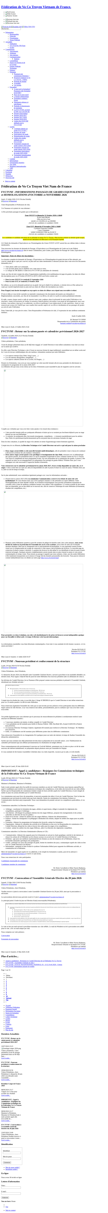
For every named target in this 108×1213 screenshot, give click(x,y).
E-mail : (4, 1191)
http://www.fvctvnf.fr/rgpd (50, 558)
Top (6, 1207)
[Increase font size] (12, 19)
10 (7, 996)
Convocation (5, 935)
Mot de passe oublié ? (12, 1167)
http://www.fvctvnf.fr (79, 653)
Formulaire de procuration (10, 939)
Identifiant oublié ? (11, 1169)
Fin (7, 1000)
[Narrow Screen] (11, 16)
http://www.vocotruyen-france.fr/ (12, 250)
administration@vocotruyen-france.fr (13, 854)
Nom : (3, 1185)
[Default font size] (11, 21)
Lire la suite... (5, 1058)
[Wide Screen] (10, 14)
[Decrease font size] (12, 23)
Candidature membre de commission (13, 864)
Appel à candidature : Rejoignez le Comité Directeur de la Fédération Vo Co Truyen (33, 961)
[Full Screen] (10, 12)
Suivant (8, 998)
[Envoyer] (5, 201)
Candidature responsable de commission (14, 861)
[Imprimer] (13, 201)
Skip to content (10, 181)
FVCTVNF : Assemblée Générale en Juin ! (19, 963)
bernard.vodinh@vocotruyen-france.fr (73, 323)
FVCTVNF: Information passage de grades (19, 966)
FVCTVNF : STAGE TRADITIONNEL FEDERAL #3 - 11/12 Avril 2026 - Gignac (33, 964)
